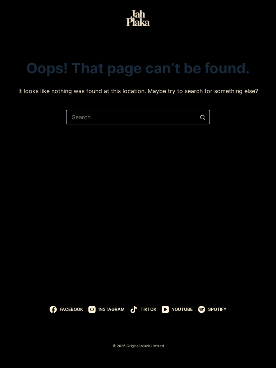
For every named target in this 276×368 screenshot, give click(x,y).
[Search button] (203, 117)
